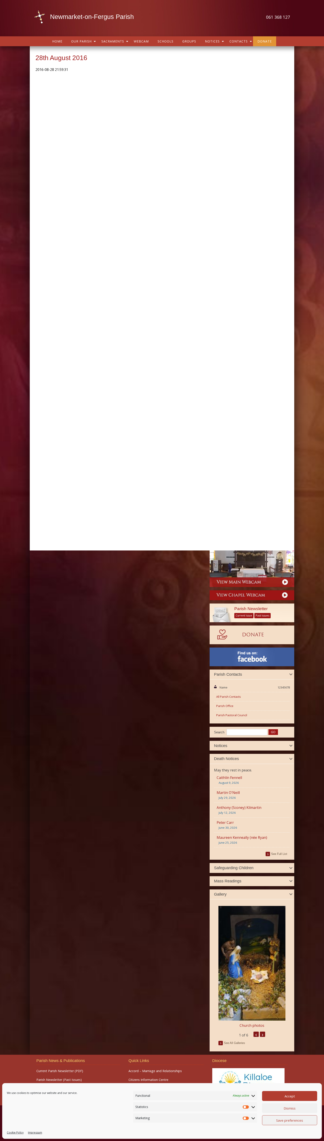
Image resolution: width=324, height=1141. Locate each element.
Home (57, 41)
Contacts (238, 41)
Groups (189, 41)
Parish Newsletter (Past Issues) (59, 1079)
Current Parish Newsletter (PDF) (59, 1071)
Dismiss (290, 1108)
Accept (290, 1096)
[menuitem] (57, 41)
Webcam (141, 41)
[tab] (252, 675)
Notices (212, 41)
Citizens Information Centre (148, 1079)
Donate (264, 41)
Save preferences (289, 1120)
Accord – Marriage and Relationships (155, 1071)
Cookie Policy (15, 1132)
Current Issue (244, 615)
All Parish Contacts (228, 697)
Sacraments (112, 41)
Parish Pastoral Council (231, 715)
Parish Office (224, 706)
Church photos (252, 1025)
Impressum (35, 1132)
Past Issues (262, 615)
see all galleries (234, 1043)
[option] (251, 967)
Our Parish (81, 41)
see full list (279, 854)
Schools (165, 41)
